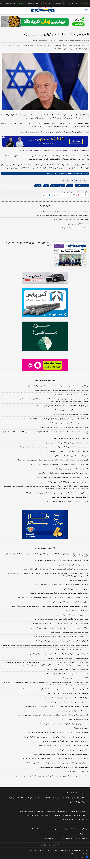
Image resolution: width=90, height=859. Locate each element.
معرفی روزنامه (80, 838)
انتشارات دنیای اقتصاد (78, 811)
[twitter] (76, 180)
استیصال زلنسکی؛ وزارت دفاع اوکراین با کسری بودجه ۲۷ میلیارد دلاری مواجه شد (62, 745)
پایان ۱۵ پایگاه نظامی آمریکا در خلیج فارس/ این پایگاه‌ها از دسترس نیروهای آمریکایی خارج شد (56, 706)
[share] (41, 845)
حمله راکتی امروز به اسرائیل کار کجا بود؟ (75, 228)
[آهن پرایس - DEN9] (45, 302)
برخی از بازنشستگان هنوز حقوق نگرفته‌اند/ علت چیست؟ (69, 497)
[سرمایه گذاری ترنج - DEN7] (45, 21)
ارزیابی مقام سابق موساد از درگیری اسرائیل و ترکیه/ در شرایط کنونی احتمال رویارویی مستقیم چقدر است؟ (53, 460)
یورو (69, 3)
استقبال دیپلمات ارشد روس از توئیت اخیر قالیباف (72, 469)
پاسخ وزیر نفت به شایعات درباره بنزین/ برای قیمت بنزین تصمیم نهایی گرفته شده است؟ (58, 464)
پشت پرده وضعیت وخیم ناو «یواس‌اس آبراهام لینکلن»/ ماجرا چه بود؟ (64, 741)
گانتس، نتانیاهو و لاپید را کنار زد (78, 224)
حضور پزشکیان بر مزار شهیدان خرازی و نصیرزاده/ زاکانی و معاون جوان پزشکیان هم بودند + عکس (55, 758)
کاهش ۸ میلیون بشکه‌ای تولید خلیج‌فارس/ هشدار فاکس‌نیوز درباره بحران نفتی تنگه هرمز (58, 654)
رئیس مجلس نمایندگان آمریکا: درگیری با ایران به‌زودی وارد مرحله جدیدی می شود (61, 619)
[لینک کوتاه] (84, 180)
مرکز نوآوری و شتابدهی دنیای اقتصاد (31, 811)
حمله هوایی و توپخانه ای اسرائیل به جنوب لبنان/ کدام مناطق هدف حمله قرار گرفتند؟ (60, 584)
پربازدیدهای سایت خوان (45, 380)
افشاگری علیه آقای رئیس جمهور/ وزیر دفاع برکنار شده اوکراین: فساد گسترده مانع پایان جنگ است (56, 419)
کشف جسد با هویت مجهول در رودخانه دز (73, 678)
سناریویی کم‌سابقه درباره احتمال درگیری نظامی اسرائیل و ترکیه (67, 501)
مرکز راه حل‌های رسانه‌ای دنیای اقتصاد (37, 815)
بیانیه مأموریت (67, 838)
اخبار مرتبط (45, 205)
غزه (46, 186)
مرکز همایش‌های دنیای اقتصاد (57, 811)
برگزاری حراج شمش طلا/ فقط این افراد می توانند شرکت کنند (68, 602)
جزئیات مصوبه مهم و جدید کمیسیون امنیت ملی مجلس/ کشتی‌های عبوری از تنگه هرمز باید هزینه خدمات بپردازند (50, 776)
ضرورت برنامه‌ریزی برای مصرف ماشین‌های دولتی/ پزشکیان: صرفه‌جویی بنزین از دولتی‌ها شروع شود (55, 737)
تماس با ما (81, 829)
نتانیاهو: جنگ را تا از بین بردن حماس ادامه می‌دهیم (71, 219)
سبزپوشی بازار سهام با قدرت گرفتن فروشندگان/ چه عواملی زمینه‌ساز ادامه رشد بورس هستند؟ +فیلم (55, 763)
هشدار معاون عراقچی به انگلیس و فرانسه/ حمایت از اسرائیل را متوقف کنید (63, 473)
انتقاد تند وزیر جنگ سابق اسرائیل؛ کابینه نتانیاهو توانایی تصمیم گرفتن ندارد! (64, 211)
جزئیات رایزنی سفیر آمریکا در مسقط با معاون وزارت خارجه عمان (67, 702)
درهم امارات (48, 3)
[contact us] (36, 845)
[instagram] (58, 845)
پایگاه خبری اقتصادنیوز (77, 802)
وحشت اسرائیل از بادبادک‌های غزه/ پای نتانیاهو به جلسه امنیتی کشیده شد (63, 724)
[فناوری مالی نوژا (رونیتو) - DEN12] (45, 524)
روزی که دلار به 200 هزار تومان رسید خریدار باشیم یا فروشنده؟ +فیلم (65, 698)
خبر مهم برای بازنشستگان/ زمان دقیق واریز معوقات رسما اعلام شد (66, 410)
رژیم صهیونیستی (57, 186)
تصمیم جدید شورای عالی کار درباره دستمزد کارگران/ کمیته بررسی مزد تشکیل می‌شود (60, 754)
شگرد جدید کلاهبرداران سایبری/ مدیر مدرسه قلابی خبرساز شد (68, 658)
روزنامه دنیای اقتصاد (52, 798)
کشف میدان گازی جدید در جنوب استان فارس (73, 750)
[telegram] (67, 180)
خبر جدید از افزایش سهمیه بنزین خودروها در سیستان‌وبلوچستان (66, 451)
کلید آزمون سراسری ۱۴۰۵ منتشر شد (76, 771)
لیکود (38, 186)
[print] (63, 180)
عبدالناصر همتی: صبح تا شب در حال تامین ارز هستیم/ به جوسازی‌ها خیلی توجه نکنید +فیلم (57, 628)
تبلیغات (71, 829)
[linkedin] (72, 180)
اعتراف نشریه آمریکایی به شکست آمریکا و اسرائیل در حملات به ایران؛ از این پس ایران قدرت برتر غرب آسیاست (52, 715)
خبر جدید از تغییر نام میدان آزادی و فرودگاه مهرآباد (71, 438)
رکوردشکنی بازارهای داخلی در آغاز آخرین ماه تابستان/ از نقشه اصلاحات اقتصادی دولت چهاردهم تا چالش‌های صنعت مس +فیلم (45, 645)
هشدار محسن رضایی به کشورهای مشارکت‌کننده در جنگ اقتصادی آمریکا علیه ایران (61, 636)
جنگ (69, 186)
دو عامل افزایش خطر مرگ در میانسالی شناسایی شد (71, 394)
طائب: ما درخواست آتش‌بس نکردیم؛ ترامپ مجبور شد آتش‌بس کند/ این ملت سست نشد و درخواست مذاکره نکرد (50, 606)
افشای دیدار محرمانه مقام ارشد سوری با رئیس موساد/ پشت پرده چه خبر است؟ (61, 560)
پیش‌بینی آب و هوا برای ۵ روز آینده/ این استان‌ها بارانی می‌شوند (66, 443)
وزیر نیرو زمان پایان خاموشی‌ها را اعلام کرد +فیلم (71, 649)
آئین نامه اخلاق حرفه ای (50, 838)
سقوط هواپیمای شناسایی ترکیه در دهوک (74, 719)
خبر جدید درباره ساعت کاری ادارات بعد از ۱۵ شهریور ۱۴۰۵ (69, 423)
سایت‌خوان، (79, 173)
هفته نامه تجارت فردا (16, 798)
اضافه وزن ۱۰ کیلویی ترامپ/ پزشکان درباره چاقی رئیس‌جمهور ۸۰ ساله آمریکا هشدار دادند (58, 623)
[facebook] (80, 180)
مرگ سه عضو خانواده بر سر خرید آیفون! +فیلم (72, 711)
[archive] (32, 845)
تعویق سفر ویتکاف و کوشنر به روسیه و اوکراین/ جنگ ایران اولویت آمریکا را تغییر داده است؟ (57, 732)
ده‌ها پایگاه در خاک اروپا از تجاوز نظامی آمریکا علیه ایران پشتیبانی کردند (64, 427)
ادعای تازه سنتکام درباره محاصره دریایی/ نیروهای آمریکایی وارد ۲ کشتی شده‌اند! (61, 641)
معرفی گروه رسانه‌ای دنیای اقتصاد (74, 798)
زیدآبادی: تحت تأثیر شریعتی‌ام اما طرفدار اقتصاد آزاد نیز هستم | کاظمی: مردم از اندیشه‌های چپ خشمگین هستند (51, 386)
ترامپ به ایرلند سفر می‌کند (79, 580)
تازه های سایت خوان (45, 548)
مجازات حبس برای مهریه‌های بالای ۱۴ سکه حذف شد (70, 414)
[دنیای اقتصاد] (42, 10)
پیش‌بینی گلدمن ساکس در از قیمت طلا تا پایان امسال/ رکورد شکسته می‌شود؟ (62, 477)
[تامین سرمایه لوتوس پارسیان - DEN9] (45, 336)
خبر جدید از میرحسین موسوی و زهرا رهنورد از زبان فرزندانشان (67, 482)
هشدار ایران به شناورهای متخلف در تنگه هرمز (72, 615)
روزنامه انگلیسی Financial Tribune (73, 819)
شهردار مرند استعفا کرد (80, 728)
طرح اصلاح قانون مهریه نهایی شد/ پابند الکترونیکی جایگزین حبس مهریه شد (62, 406)
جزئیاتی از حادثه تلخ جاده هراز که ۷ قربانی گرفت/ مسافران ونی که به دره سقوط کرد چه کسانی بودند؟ (54, 447)
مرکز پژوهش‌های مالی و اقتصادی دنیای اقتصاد (69, 815)
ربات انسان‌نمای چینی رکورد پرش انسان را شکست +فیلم (69, 632)
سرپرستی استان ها (51, 829)
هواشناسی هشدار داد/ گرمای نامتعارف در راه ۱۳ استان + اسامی (67, 693)
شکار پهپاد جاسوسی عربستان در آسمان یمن (73, 565)
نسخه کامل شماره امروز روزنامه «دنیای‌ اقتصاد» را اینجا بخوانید (29, 244)
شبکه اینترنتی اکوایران (34, 798)
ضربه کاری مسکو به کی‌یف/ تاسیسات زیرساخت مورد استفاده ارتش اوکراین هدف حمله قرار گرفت (56, 493)
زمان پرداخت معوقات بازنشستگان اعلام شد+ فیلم (71, 456)
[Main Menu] (86, 10)
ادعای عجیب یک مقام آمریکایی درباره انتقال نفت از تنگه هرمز (67, 669)
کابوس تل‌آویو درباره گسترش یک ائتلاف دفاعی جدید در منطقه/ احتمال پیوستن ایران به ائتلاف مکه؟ (55, 689)
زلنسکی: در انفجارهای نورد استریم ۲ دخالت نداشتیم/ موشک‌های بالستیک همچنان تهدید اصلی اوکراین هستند (52, 597)
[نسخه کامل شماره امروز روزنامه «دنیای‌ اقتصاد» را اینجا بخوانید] (69, 254)
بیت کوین (25, 3)
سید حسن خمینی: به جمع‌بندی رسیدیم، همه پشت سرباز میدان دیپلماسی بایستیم (61, 390)
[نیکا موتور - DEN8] (45, 278)
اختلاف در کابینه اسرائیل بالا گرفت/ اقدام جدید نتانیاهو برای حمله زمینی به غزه (63, 215)
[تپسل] (3, 137)
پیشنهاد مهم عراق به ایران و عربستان (76, 589)
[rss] (45, 845)
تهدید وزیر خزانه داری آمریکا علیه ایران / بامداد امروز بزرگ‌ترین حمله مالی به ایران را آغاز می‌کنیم (56, 569)
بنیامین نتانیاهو (81, 186)
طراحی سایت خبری (80, 857)
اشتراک (63, 829)
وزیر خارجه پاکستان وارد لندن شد (77, 610)
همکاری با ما (36, 829)
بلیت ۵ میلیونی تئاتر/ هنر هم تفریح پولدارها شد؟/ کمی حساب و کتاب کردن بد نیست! (59, 593)
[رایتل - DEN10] (45, 365)
